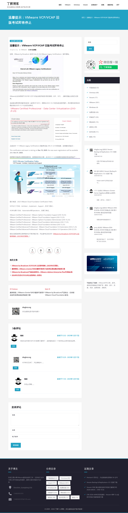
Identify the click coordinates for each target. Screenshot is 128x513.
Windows (92, 107)
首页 (60, 5)
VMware (67, 5)
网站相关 (92, 122)
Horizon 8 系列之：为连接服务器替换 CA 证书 (102, 477)
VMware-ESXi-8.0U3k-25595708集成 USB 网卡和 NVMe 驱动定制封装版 (105, 210)
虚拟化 (91, 127)
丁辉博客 (13, 4)
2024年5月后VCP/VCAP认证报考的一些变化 (27, 275)
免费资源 (92, 112)
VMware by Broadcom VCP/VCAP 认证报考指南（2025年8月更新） (35, 266)
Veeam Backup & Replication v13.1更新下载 (105, 151)
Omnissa (77, 5)
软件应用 (92, 132)
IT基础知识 (92, 88)
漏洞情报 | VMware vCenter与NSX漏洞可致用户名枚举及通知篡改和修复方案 (38, 269)
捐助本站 (110, 5)
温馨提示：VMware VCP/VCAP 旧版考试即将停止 (103, 17)
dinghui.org (98, 149)
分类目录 (94, 5)
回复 (13, 346)
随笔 (90, 137)
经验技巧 (92, 117)
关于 (117, 5)
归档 (102, 5)
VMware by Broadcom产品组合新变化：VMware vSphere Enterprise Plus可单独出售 (42, 272)
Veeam (85, 5)
